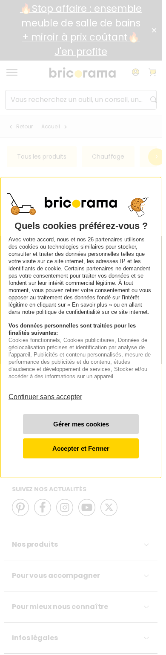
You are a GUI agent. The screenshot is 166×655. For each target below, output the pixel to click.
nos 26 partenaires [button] (100, 239)
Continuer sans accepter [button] (45, 393)
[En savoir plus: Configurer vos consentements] (81, 424)
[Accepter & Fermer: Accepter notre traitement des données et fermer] (81, 448)
